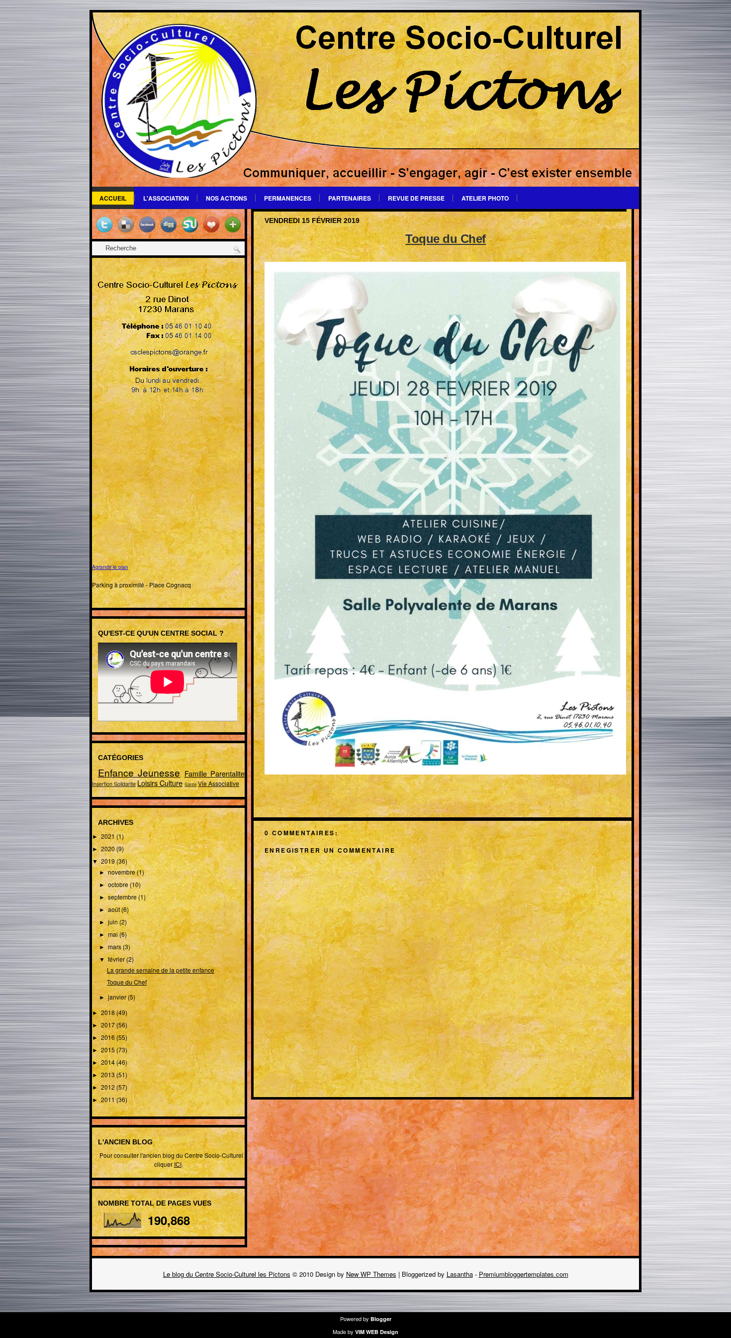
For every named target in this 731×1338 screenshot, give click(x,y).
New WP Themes (371, 1274)
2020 (108, 848)
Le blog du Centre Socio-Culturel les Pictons (226, 1274)
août (114, 909)
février (117, 959)
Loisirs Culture (160, 783)
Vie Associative (218, 783)
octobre (119, 884)
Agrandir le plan (110, 566)
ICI (178, 1164)
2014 (108, 1062)
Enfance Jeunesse (139, 772)
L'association (166, 198)
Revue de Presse (416, 198)
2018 (108, 1012)
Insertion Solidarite (114, 783)
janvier (118, 997)
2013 (108, 1074)
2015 (108, 1049)
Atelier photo (485, 198)
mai (113, 934)
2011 (108, 1099)
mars (115, 946)
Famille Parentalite (214, 773)
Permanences (287, 198)
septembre (123, 896)
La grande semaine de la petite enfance (160, 970)
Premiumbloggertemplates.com (523, 1274)
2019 (108, 861)
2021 (108, 836)
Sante (190, 783)
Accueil (112, 198)
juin (113, 921)
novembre (122, 872)
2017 (108, 1024)
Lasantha (460, 1274)
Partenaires (349, 198)
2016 (108, 1037)
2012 (108, 1087)
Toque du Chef (127, 982)
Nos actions (226, 198)
